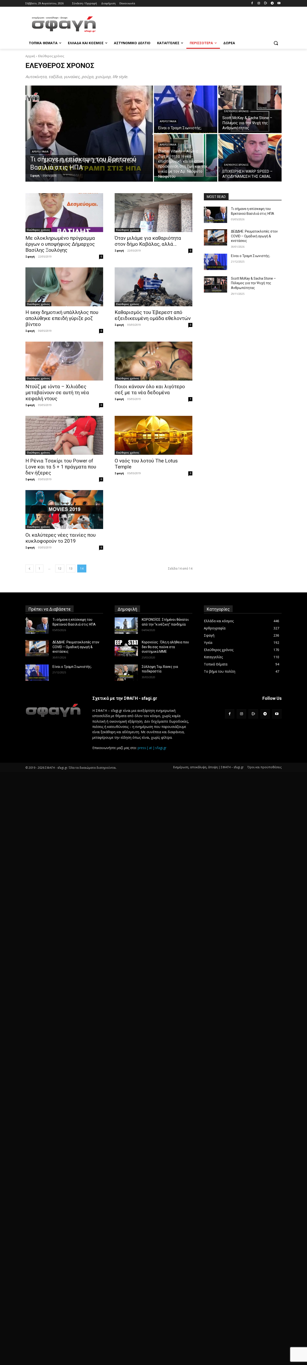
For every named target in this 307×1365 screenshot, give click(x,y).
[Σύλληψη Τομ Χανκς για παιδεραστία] (126, 672)
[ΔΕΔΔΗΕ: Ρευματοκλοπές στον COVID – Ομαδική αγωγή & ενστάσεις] (215, 237)
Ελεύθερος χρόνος (236, 111)
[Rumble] (265, 3)
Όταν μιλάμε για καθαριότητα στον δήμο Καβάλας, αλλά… (148, 241)
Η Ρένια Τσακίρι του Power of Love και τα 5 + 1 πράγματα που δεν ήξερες (60, 467)
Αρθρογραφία (40, 151)
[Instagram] (259, 3)
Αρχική (30, 56)
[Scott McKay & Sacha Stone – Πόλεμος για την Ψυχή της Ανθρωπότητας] (215, 284)
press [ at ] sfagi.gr (152, 747)
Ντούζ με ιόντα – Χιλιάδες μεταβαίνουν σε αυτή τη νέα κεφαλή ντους (57, 392)
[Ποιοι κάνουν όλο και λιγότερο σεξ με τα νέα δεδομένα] (153, 361)
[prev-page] (29, 568)
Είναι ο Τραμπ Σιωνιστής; (250, 256)
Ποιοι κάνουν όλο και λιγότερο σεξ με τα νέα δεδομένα (150, 389)
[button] (276, 43)
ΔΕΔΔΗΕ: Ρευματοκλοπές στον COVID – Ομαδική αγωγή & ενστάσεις (254, 236)
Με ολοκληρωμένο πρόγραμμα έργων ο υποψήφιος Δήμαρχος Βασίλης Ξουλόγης (60, 244)
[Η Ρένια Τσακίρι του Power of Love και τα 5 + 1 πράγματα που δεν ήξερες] (64, 435)
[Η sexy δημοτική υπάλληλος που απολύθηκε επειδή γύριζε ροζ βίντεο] (64, 286)
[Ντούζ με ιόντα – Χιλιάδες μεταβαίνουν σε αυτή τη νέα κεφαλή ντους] (64, 361)
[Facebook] (252, 3)
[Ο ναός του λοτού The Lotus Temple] (153, 435)
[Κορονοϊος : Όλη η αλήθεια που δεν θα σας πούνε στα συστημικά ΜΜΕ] (126, 648)
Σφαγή (30, 256)
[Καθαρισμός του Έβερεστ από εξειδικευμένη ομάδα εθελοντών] (153, 286)
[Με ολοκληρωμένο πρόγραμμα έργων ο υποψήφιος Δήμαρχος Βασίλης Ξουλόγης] (64, 212)
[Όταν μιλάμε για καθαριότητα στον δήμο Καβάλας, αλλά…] (153, 212)
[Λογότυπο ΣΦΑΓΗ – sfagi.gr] (53, 710)
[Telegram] (272, 3)
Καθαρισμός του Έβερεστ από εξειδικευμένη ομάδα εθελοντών (153, 315)
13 (70, 568)
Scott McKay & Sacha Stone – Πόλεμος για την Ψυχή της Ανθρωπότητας (253, 283)
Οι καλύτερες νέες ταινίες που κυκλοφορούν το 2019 (60, 538)
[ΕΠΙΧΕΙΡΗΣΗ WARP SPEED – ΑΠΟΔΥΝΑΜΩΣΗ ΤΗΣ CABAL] (250, 158)
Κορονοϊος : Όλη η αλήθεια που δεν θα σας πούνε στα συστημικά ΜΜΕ (165, 646)
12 (59, 568)
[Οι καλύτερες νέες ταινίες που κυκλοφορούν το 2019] (64, 509)
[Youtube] (279, 3)
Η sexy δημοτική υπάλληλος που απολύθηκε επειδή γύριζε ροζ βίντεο (61, 318)
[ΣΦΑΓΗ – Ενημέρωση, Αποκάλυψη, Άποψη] (63, 24)
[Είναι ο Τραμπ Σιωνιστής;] (185, 109)
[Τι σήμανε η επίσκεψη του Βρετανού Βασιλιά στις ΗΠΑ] (89, 134)
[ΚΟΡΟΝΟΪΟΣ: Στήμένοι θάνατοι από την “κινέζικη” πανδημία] (126, 625)
